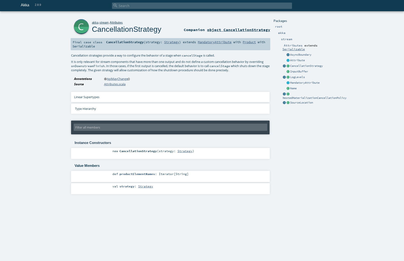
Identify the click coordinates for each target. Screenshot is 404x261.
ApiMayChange (117, 79)
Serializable (293, 49)
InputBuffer (299, 71)
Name (293, 88)
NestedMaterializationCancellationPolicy (314, 98)
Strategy (171, 42)
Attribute (297, 60)
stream (104, 22)
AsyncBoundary (300, 54)
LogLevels (297, 77)
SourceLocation (301, 102)
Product (249, 42)
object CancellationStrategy (238, 29)
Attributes (116, 22)
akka (95, 22)
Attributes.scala (115, 84)
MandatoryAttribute (305, 82)
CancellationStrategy (306, 66)
